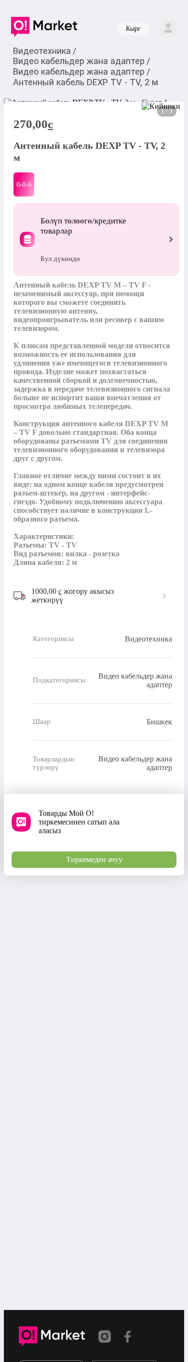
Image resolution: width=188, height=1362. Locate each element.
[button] (44, 29)
